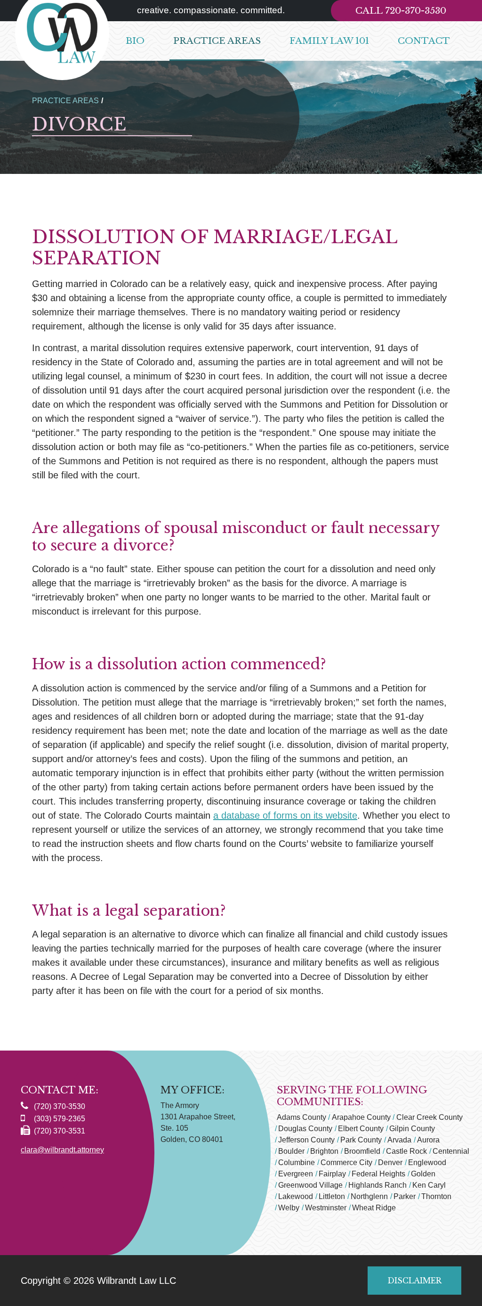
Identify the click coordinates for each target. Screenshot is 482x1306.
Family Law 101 (329, 40)
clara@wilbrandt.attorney (62, 1150)
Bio (135, 40)
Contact (424, 40)
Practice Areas (217, 40)
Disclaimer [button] (414, 1280)
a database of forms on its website (285, 815)
